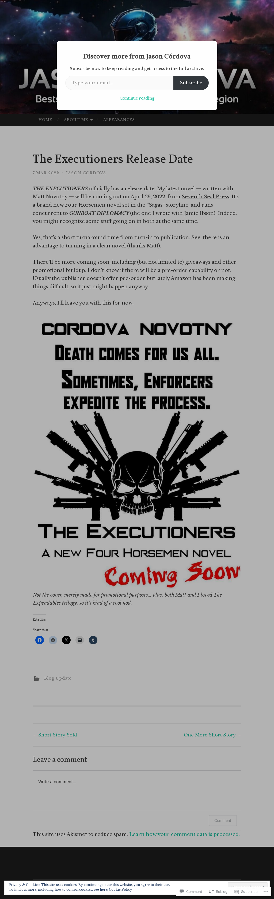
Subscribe (191, 82)
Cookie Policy (120, 890)
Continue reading (137, 98)
